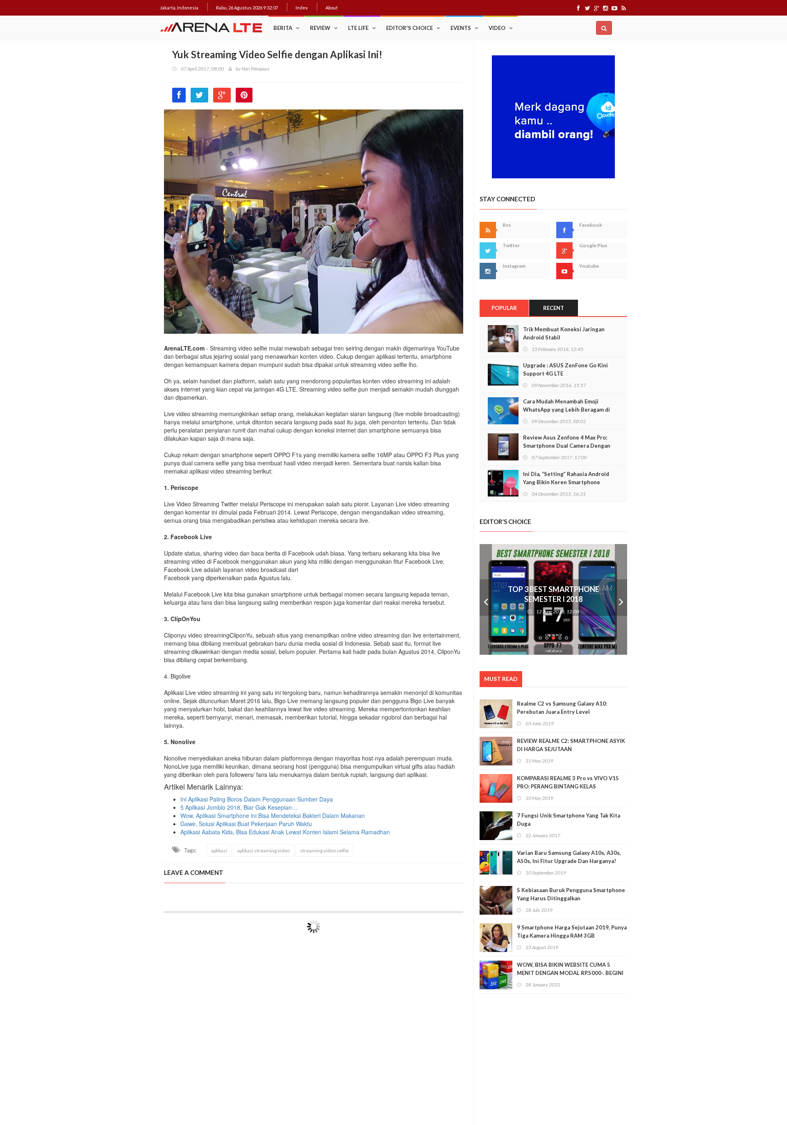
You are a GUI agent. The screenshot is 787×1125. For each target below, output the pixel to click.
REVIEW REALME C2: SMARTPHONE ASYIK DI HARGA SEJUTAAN (571, 745)
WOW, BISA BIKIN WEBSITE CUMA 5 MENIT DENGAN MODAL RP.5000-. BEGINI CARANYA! (570, 972)
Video (497, 28)
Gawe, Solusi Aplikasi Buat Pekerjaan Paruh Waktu (246, 824)
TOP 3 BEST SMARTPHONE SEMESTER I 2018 (553, 594)
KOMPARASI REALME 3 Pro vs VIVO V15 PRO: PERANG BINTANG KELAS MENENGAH (568, 786)
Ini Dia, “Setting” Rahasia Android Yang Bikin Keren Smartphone (566, 478)
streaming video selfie (324, 850)
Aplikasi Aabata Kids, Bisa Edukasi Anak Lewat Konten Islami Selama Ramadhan (285, 832)
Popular (504, 308)
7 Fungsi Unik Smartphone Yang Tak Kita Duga (568, 819)
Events (460, 28)
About (331, 7)
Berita (282, 28)
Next (621, 599)
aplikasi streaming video (263, 850)
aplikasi (219, 850)
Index (302, 7)
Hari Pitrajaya (255, 69)
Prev (486, 599)
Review (320, 28)
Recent (553, 308)
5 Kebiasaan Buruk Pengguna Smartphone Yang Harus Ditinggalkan (571, 894)
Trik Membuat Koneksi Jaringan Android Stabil (564, 333)
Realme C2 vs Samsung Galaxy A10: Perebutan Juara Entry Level (562, 707)
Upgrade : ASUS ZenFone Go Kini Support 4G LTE (565, 369)
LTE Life (358, 28)
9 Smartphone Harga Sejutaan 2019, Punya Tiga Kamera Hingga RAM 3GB (572, 931)
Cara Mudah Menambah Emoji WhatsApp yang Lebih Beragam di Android (566, 409)
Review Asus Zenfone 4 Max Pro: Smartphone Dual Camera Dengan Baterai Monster (566, 445)
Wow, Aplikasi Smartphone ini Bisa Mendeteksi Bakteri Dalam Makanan (272, 815)
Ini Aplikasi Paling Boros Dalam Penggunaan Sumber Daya (256, 799)
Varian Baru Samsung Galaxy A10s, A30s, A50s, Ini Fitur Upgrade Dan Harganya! (569, 856)
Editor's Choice (409, 28)
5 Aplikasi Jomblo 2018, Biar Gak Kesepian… (239, 807)
